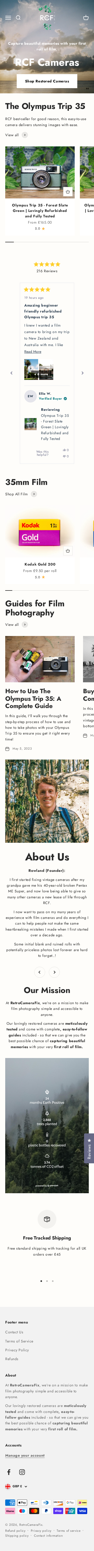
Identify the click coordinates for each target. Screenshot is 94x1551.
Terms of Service (19, 1341)
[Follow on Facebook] (8, 1472)
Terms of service (68, 1530)
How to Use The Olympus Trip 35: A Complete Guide (33, 698)
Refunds (12, 1358)
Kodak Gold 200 (40, 564)
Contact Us (14, 1332)
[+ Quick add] (68, 191)
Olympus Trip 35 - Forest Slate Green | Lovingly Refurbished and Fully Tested (40, 211)
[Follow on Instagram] (22, 1472)
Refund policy (15, 1530)
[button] (31, 369)
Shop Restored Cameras (47, 81)
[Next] (82, 373)
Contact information (48, 1535)
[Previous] (11, 373)
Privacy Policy (17, 1350)
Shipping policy (16, 1535)
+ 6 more (41, 374)
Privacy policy (41, 1530)
